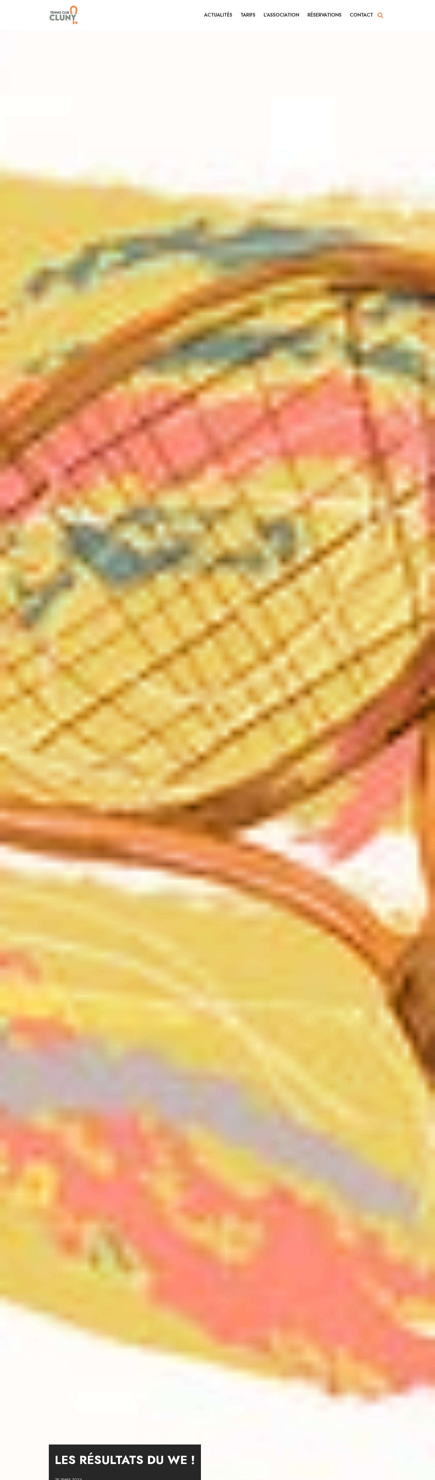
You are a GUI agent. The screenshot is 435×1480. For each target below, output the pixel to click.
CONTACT (361, 15)
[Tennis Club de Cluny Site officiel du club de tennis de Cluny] (63, 15)
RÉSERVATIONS (324, 15)
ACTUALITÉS (218, 15)
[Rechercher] (380, 15)
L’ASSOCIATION (281, 15)
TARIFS (248, 15)
